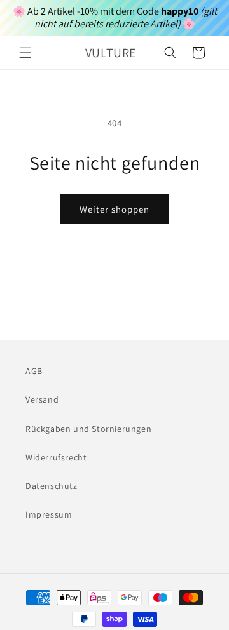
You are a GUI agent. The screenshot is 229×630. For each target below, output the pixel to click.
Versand (42, 399)
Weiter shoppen (114, 209)
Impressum (48, 514)
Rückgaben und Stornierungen (88, 428)
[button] (25, 53)
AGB (34, 371)
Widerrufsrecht (56, 457)
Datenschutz (51, 486)
